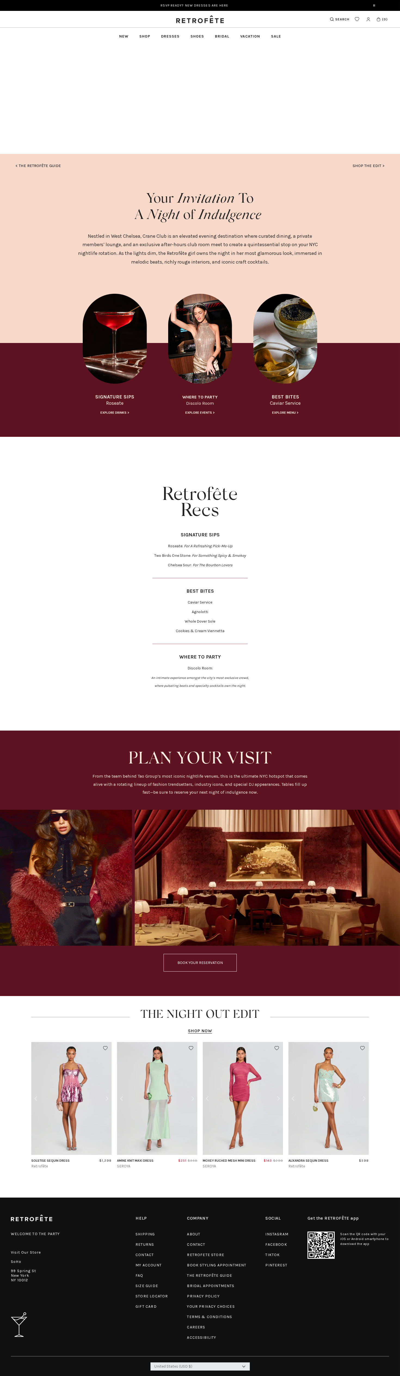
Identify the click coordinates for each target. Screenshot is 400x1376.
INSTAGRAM (276, 1234)
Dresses (170, 36)
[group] (114, 354)
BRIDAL (222, 36)
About (193, 1234)
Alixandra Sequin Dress (308, 1160)
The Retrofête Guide (209, 1275)
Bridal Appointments (210, 1286)
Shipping (145, 1234)
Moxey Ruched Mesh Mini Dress (229, 1160)
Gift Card (146, 1306)
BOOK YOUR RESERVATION (200, 962)
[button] (382, 19)
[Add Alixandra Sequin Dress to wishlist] (362, 1048)
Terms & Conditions (209, 1317)
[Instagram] (200, 117)
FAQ (139, 1275)
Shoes (197, 36)
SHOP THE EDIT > (368, 165)
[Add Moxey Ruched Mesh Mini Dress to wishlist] (277, 1048)
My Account (149, 1265)
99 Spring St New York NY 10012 (23, 1275)
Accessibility (201, 1337)
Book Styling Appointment (216, 1265)
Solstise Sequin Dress (50, 1160)
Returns (145, 1244)
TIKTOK (272, 1255)
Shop (144, 36)
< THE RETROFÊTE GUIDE (38, 165)
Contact (145, 1255)
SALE (276, 36)
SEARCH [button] (342, 19)
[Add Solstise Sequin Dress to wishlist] (105, 1048)
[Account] (368, 19)
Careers (196, 1327)
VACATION (250, 36)
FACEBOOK (276, 1244)
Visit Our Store (26, 1252)
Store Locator (152, 1296)
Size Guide (147, 1286)
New (123, 36)
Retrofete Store (205, 1255)
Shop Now (200, 1030)
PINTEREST (276, 1265)
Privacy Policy (203, 1296)
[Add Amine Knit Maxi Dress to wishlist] (191, 1048)
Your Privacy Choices (211, 1306)
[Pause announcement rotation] (374, 5)
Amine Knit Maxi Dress (135, 1160)
